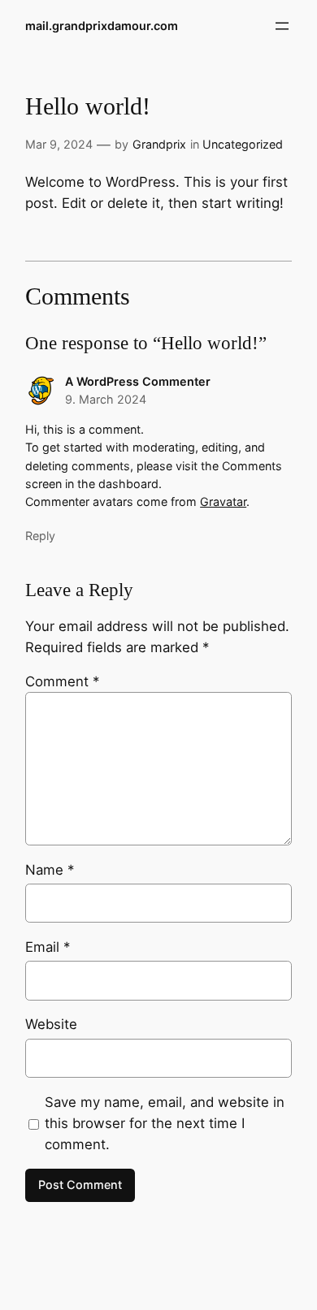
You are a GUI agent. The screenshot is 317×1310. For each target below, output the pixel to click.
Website (51, 1024)
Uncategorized (242, 144)
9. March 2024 (105, 399)
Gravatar (223, 501)
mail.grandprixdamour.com (101, 25)
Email (47, 947)
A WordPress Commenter (138, 381)
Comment (62, 681)
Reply (40, 536)
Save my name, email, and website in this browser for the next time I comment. (164, 1123)
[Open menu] (282, 26)
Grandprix (159, 144)
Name (49, 870)
